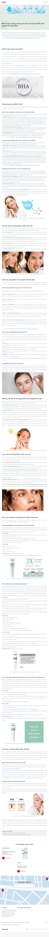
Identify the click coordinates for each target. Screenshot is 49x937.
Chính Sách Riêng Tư (7, 924)
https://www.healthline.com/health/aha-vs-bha (14, 833)
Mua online (7, 858)
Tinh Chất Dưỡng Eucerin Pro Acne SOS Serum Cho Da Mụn (18, 679)
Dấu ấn (27, 922)
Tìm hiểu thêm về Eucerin (19, 922)
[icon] (33, 885)
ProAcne (40, 645)
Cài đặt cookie (16, 924)
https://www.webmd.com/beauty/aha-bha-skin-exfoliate (17, 834)
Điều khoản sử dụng (7, 922)
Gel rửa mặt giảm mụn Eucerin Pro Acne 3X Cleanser (16, 527)
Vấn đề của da (5, 21)
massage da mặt (10, 643)
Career (27, 929)
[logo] (4, 2)
